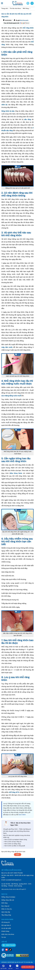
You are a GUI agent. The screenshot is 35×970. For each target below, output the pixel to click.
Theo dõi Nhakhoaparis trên (11, 23)
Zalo (17, 968)
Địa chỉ (10, 968)
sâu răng (27, 119)
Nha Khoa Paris (16, 473)
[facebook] (2, 950)
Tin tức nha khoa (15, 8)
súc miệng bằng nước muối (11, 396)
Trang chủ (4, 8)
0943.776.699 (18, 873)
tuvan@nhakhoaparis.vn (13, 880)
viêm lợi (4, 105)
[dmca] (22, 956)
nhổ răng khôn (28, 28)
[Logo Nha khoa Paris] (7, 865)
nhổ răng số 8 (14, 792)
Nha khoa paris (24, 20)
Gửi (17, 854)
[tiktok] (10, 950)
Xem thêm (22, 814)
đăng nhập (10, 851)
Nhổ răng (26, 8)
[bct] (7, 956)
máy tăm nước (7, 347)
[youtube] (6, 950)
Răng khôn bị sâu (7, 111)
